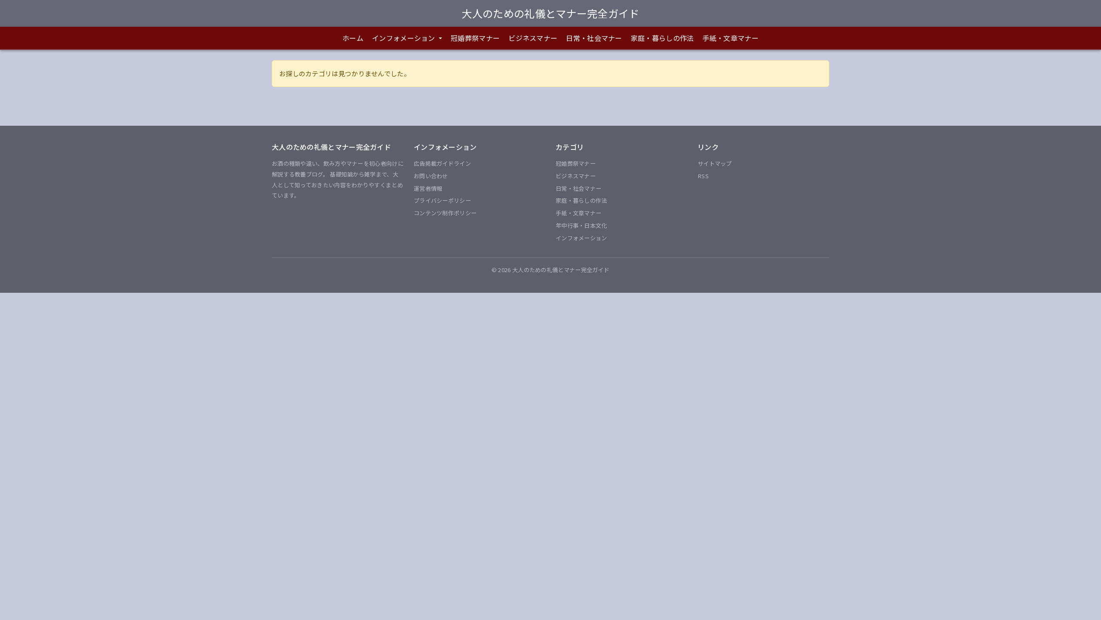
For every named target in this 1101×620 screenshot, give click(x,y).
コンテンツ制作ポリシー (445, 213)
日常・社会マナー (594, 38)
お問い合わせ (431, 176)
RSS (703, 176)
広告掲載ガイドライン (442, 163)
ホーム (352, 38)
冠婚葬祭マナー (475, 38)
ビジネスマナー (532, 38)
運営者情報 (428, 188)
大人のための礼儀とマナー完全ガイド (550, 13)
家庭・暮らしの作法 (662, 38)
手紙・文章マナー (730, 38)
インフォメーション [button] (404, 38)
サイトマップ (715, 163)
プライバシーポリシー (442, 200)
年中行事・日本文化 (581, 225)
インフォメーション (581, 238)
